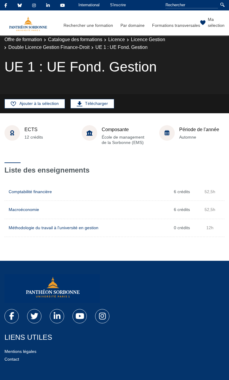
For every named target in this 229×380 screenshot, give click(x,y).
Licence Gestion (148, 39)
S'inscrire (118, 5)
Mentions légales (20, 351)
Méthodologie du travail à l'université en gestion (53, 227)
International (89, 5)
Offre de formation (23, 39)
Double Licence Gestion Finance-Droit (48, 47)
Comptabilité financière (30, 191)
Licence (116, 39)
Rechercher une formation (88, 25)
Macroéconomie (24, 209)
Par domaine (132, 25)
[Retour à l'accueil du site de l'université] (52, 288)
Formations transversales (176, 25)
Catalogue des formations (75, 39)
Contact (11, 359)
